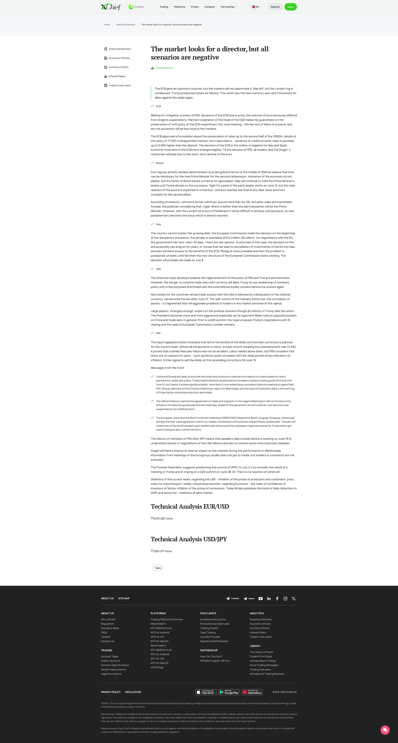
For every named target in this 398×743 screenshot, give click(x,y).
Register (275, 6)
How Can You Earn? (211, 656)
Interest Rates (117, 76)
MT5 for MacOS (160, 641)
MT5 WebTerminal (161, 628)
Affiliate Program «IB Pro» (215, 660)
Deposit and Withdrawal (214, 641)
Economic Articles (119, 58)
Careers (105, 636)
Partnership (227, 6)
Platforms (158, 613)
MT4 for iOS (157, 658)
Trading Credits (209, 628)
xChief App (157, 667)
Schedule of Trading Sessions (267, 673)
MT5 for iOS (157, 636)
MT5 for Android (160, 632)
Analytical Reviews (125, 24)
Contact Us (107, 641)
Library (255, 646)
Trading (106, 650)
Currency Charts (118, 67)
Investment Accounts (212, 619)
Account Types (109, 656)
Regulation (107, 623)
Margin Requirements (113, 669)
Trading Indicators (260, 669)
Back (158, 567)
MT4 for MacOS (160, 663)
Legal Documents (111, 673)
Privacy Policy (111, 692)
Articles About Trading (263, 660)
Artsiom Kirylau (164, 68)
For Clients (208, 613)
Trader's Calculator (120, 85)
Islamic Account (110, 660)
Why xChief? (108, 619)
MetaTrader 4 (158, 645)
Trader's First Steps (261, 656)
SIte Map (124, 598)
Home (107, 24)
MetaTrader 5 (158, 623)
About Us (107, 598)
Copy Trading (207, 632)
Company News (110, 628)
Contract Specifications (115, 665)
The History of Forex (261, 652)
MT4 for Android (160, 654)
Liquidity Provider (210, 636)
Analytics (257, 613)
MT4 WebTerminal (161, 650)
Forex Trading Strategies (264, 665)
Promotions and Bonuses (214, 623)
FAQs (104, 632)
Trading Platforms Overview (167, 619)
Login (291, 6)
